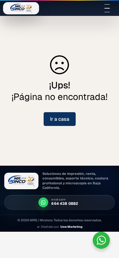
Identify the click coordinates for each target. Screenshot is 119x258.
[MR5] (21, 181)
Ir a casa (59, 119)
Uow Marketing (71, 226)
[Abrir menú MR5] (107, 8)
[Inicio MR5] (21, 8)
